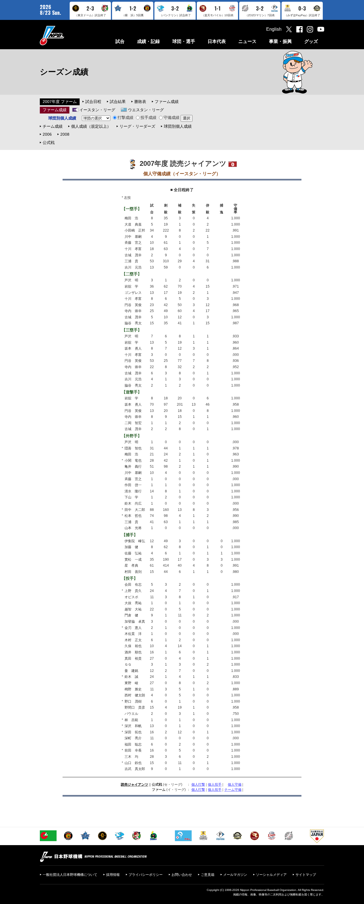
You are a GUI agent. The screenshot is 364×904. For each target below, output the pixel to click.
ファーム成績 (167, 101)
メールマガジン (235, 875)
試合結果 (118, 101)
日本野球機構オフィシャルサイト (66, 35)
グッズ (311, 41)
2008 (64, 134)
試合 (120, 41)
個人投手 (215, 785)
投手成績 (148, 117)
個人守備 (234, 785)
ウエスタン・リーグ (146, 110)
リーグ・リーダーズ (137, 126)
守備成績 (171, 117)
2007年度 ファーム (60, 101)
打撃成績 (125, 117)
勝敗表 (140, 101)
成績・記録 (148, 41)
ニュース (247, 41)
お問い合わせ (181, 875)
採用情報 (113, 875)
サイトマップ (305, 875)
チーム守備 (232, 790)
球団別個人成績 (178, 126)
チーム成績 (53, 126)
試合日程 (93, 101)
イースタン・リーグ (97, 110)
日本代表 (217, 41)
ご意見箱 (207, 875)
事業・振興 (280, 41)
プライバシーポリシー (146, 875)
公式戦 (49, 142)
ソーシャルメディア (271, 875)
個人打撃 (198, 785)
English (274, 29)
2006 (47, 134)
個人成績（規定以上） (91, 126)
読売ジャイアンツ (134, 785)
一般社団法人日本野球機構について (70, 875)
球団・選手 (183, 41)
